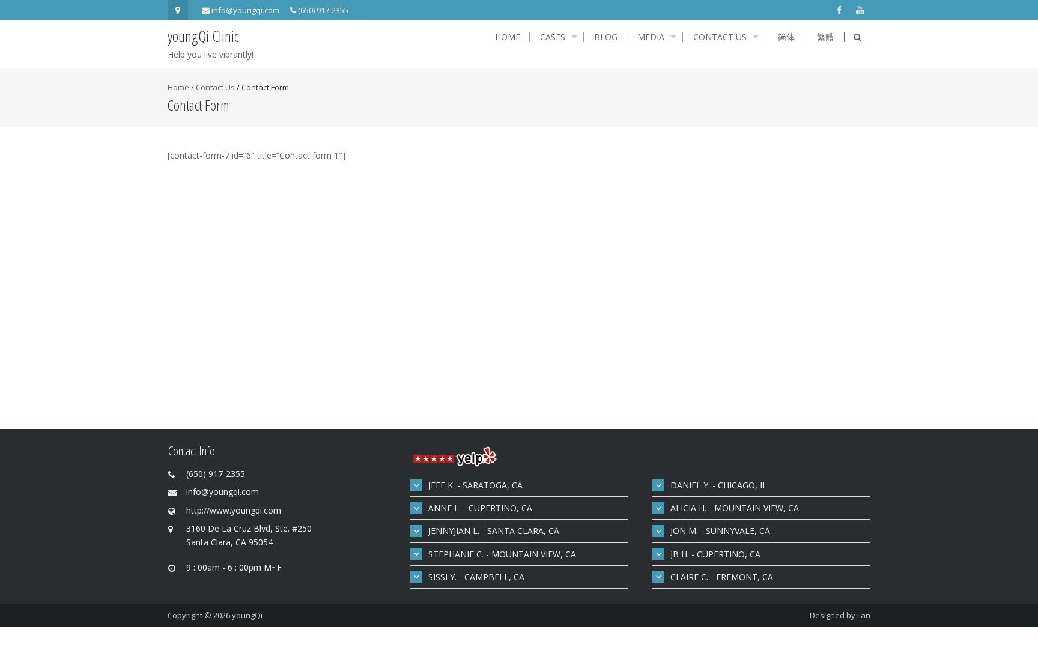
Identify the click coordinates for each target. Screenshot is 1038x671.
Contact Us (720, 37)
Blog (606, 37)
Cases (552, 37)
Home (507, 37)
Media (650, 37)
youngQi (247, 615)
